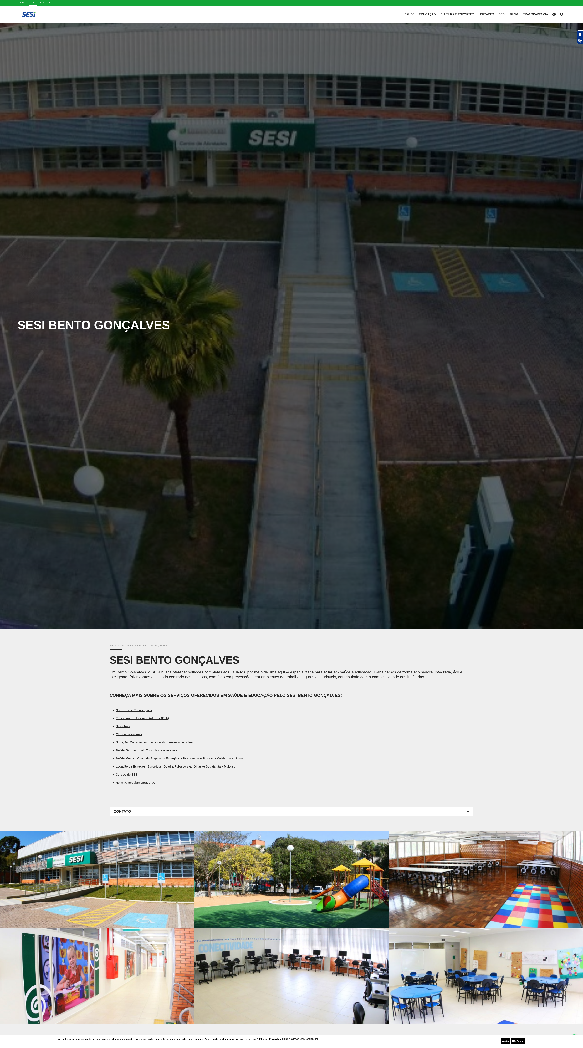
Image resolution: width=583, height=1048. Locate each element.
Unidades (486, 14)
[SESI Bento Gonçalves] (97, 879)
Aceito (505, 1041)
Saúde (409, 14)
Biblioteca (123, 726)
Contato (554, 14)
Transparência (535, 14)
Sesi (502, 14)
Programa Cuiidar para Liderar (223, 758)
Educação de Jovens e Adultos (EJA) (142, 718)
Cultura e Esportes (457, 14)
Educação (427, 14)
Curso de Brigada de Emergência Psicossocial (168, 758)
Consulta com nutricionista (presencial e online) (162, 742)
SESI (302, 1039)
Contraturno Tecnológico (134, 710)
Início (113, 645)
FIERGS (286, 1039)
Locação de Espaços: (131, 766)
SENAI (309, 1039)
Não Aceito (517, 1041)
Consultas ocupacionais (161, 750)
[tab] (291, 811)
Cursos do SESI (127, 774)
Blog (514, 14)
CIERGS (295, 1039)
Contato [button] (122, 811)
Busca (562, 14)
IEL (317, 1039)
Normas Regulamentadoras (135, 782)
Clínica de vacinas (129, 734)
